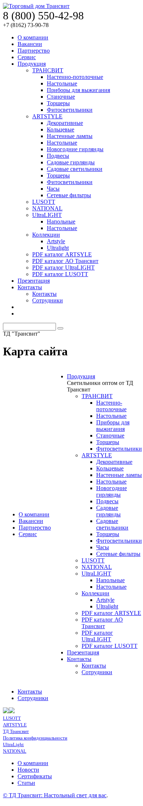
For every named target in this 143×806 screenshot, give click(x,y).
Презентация (34, 281)
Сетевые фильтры (69, 195)
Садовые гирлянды (71, 162)
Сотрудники (47, 300)
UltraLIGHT (47, 215)
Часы (53, 189)
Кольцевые (60, 129)
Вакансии (30, 44)
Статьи (26, 783)
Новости (28, 770)
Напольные (61, 221)
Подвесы (58, 156)
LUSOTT (43, 202)
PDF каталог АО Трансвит (65, 261)
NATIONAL (47, 208)
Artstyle (56, 241)
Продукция (32, 64)
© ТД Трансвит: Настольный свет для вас (54, 795)
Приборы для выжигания (78, 90)
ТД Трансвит (16, 731)
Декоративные (65, 123)
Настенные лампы (70, 136)
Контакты (30, 287)
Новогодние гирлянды (75, 149)
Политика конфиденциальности (35, 738)
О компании (33, 37)
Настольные (62, 83)
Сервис (27, 57)
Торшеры (58, 103)
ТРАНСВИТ (47, 70)
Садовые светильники (74, 169)
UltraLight (13, 744)
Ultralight (58, 248)
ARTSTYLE (47, 116)
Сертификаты (35, 776)
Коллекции (46, 235)
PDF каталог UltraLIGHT (63, 267)
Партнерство (34, 50)
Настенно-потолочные (75, 77)
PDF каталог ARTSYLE (62, 254)
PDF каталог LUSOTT (60, 274)
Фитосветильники (70, 110)
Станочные (61, 96)
